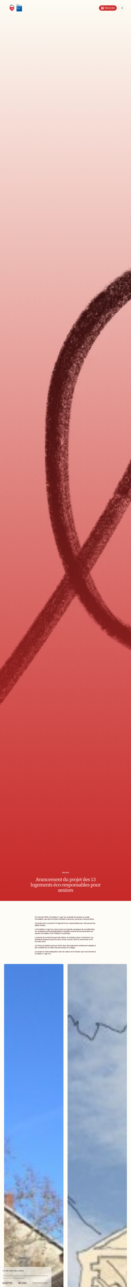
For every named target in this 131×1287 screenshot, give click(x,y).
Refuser (22, 1283)
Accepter (7, 1283)
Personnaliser (39, 1283)
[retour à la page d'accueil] (15, 8)
